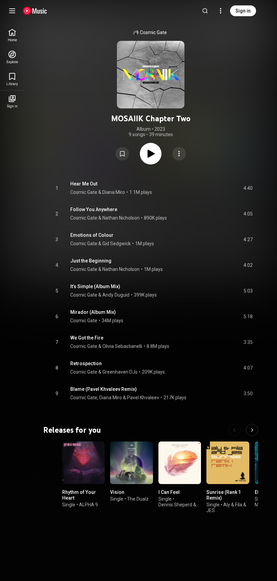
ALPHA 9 (88, 504)
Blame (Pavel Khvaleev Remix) (103, 389)
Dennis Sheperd (175, 504)
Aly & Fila (232, 504)
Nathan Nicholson (121, 218)
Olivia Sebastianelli (122, 346)
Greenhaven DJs (119, 372)
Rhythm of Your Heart (79, 495)
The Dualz (138, 499)
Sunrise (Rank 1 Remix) (223, 495)
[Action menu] (179, 153)
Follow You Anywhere (93, 209)
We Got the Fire (86, 337)
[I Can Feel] (179, 462)
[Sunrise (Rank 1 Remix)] (227, 462)
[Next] (252, 430)
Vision (117, 492)
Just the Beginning (90, 260)
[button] (122, 153)
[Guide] (12, 11)
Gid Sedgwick (116, 243)
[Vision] (131, 462)
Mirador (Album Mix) (93, 312)
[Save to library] (122, 154)
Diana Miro (113, 192)
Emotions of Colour (92, 235)
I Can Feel (169, 492)
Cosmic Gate (153, 32)
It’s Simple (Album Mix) (95, 286)
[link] (12, 35)
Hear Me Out (83, 183)
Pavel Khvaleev (143, 397)
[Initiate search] (205, 10)
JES (210, 510)
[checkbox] (248, 188)
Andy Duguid (115, 295)
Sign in (243, 11)
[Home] (35, 11)
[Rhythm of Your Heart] (83, 462)
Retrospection (86, 363)
